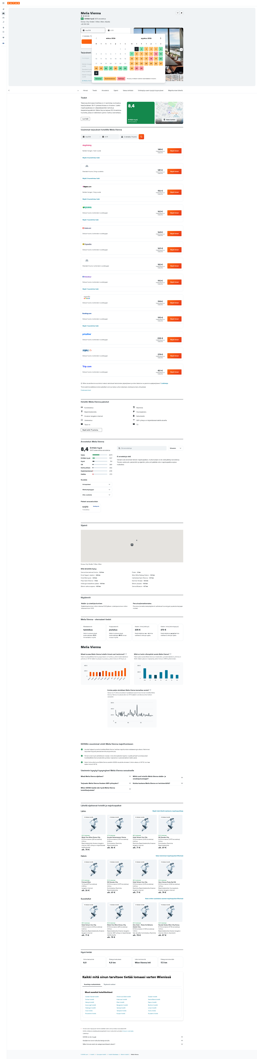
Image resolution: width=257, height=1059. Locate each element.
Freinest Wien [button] (86, 882)
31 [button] (96, 73)
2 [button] (125, 49)
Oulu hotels (88, 1011)
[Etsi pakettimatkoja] (3, 22)
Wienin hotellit (125, 1054)
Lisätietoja (164, 383)
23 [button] (125, 63)
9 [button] (125, 54)
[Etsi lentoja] (3, 9)
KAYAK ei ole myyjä (89, 1037)
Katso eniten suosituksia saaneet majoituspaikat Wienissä (164, 898)
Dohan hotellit (89, 999)
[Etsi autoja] (3, 18)
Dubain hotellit (152, 997)
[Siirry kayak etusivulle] (13, 3)
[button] (3, 3)
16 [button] (125, 59)
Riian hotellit (120, 1002)
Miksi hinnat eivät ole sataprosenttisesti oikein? (99, 1044)
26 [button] (106, 68)
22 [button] (120, 63)
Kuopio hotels (121, 1013)
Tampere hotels (121, 1011)
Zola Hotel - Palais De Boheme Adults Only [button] (143, 926)
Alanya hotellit (89, 1002)
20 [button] (111, 63)
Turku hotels (152, 1011)
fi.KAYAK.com (84, 1054)
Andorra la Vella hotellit (124, 997)
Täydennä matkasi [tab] (109, 984)
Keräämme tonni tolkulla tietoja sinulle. (96, 1041)
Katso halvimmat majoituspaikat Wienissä (169, 856)
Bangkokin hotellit (122, 1005)
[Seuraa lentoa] (3, 32)
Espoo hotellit (152, 1002)
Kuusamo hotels (153, 1013)
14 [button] (115, 59)
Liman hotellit (152, 1008)
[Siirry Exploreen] (3, 28)
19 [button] (106, 63)
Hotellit (92, 1054)
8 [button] (120, 54)
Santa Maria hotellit (154, 999)
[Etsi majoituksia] (3, 13)
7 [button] (115, 54)
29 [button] (120, 68)
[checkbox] (91, 508)
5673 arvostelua (100, 19)
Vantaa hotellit (121, 1008)
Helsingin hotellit (90, 1008)
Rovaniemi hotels (90, 1013)
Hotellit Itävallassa (113, 1054)
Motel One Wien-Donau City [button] (91, 837)
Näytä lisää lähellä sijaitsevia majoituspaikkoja (167, 811)
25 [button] (101, 68)
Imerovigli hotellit (90, 1005)
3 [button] (96, 54)
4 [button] (101, 54)
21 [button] (115, 63)
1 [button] (120, 49)
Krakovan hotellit (122, 999)
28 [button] (115, 68)
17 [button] (96, 63)
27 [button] (111, 68)
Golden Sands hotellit (92, 997)
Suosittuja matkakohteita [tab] (92, 984)
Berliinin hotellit (153, 1005)
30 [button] (125, 68)
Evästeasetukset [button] (86, 390)
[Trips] (3, 38)
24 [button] (96, 68)
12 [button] (106, 59)
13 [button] (111, 59)
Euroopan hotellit (101, 1054)
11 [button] (101, 59)
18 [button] (101, 63)
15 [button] (120, 59)
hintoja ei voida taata (127, 1031)
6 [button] (110, 54)
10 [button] (96, 59)
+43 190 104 (85, 24)
